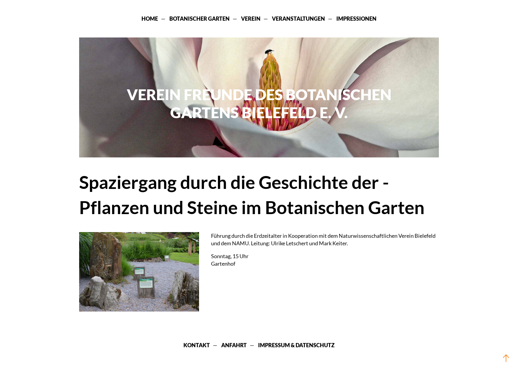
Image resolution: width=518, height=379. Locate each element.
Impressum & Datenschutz (296, 345)
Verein (250, 18)
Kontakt (196, 345)
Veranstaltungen (298, 18)
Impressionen (356, 18)
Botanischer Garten (199, 18)
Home (149, 18)
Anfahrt (234, 345)
